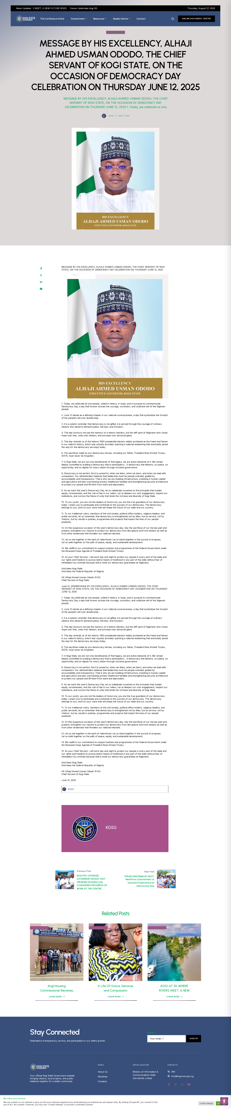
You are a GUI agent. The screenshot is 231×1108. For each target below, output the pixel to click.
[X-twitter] (182, 1084)
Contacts (102, 1081)
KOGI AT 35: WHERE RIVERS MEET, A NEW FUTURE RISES (174, 990)
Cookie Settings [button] (206, 1103)
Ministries (102, 1076)
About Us (103, 1071)
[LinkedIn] (41, 282)
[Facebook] (41, 268)
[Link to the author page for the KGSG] (104, 115)
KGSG (71, 789)
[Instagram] (175, 1084)
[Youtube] (189, 1084)
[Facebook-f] (169, 1084)
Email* (152, 1032)
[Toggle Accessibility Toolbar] (224, 1101)
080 (173, 1071)
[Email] (41, 289)
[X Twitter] (41, 275)
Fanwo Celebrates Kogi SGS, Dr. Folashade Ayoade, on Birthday (64, 8)
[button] (86, 18)
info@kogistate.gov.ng (182, 1076)
